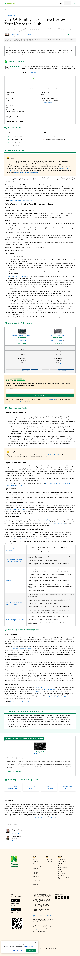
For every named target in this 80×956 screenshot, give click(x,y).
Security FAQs (50, 861)
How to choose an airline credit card (21, 200)
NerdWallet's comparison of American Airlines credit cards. (31, 538)
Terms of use (61, 859)
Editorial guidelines (36, 873)
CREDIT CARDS (13, 10)
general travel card (41, 687)
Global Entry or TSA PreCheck (17, 276)
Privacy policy (62, 865)
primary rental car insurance (56, 524)
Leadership (36, 861)
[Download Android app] (16, 909)
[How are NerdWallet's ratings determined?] (18, 69)
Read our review (14, 771)
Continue (31, 950)
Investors (35, 886)
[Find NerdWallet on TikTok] (68, 897)
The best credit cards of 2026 (12, 787)
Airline (14, 207)
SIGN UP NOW (40, 395)
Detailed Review (33, 72)
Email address (9, 388)
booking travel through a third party (17, 509)
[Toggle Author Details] (21, 34)
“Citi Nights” (39, 763)
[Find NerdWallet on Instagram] (62, 897)
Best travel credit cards (31, 787)
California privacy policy (63, 868)
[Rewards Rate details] (43, 94)
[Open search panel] (61, 3)
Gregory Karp (15, 34)
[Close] (36, 942)
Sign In (67, 3)
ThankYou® (36, 691)
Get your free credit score (47, 102)
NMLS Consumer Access (38, 915)
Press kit (35, 884)
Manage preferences (17, 950)
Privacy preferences (61, 872)
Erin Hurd (70, 36)
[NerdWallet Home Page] (9, 3)
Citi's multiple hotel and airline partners (61, 697)
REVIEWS (22, 10)
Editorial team (37, 880)
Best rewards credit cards (49, 787)
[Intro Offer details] (12, 100)
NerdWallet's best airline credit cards (21, 702)
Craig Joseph (27, 34)
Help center (49, 859)
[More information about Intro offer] (25, 361)
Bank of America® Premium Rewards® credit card (19, 648)
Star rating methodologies (37, 877)
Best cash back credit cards (67, 787)
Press (34, 882)
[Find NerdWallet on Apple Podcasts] (65, 897)
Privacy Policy (17, 401)
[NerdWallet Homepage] (5, 10)
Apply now (21, 343)
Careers (35, 863)
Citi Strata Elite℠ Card (54, 455)
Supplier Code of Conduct (63, 862)
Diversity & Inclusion (36, 869)
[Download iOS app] (15, 900)
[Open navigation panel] (2, 3)
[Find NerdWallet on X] (56, 897)
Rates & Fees (21, 363)
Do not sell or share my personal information (63, 877)
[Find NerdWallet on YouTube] (59, 897)
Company (35, 859)
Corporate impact (38, 866)
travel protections (44, 520)
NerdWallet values (10, 235)
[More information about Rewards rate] (25, 354)
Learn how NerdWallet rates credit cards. (44, 818)
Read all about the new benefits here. (26, 172)
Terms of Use (52, 399)
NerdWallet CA (52, 948)
